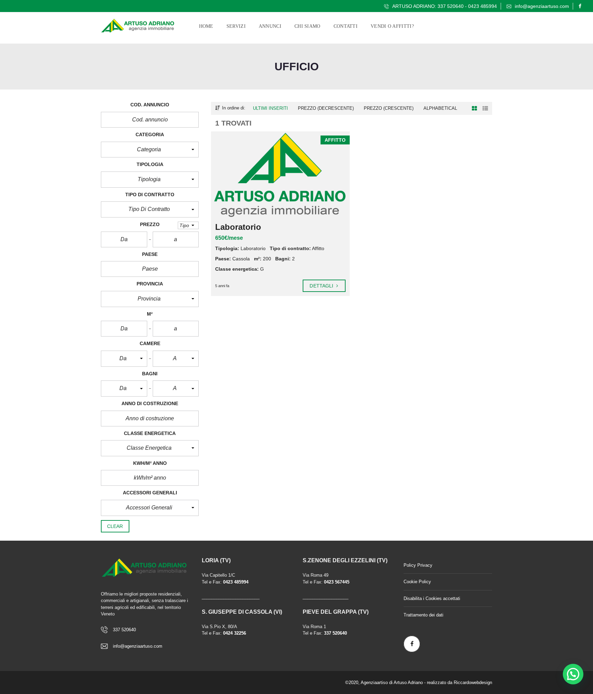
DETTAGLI (322, 286)
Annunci (270, 26)
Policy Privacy (418, 565)
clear (115, 526)
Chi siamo (307, 26)
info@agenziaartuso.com (541, 6)
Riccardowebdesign (473, 682)
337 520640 (124, 629)
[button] (150, 149)
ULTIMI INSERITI (270, 108)
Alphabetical (440, 108)
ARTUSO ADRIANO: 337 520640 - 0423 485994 (444, 6)
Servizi (236, 26)
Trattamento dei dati (423, 614)
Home (206, 26)
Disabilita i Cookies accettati (432, 598)
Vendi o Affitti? (392, 26)
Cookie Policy (417, 581)
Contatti (346, 26)
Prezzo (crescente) (389, 108)
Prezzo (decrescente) (326, 108)
